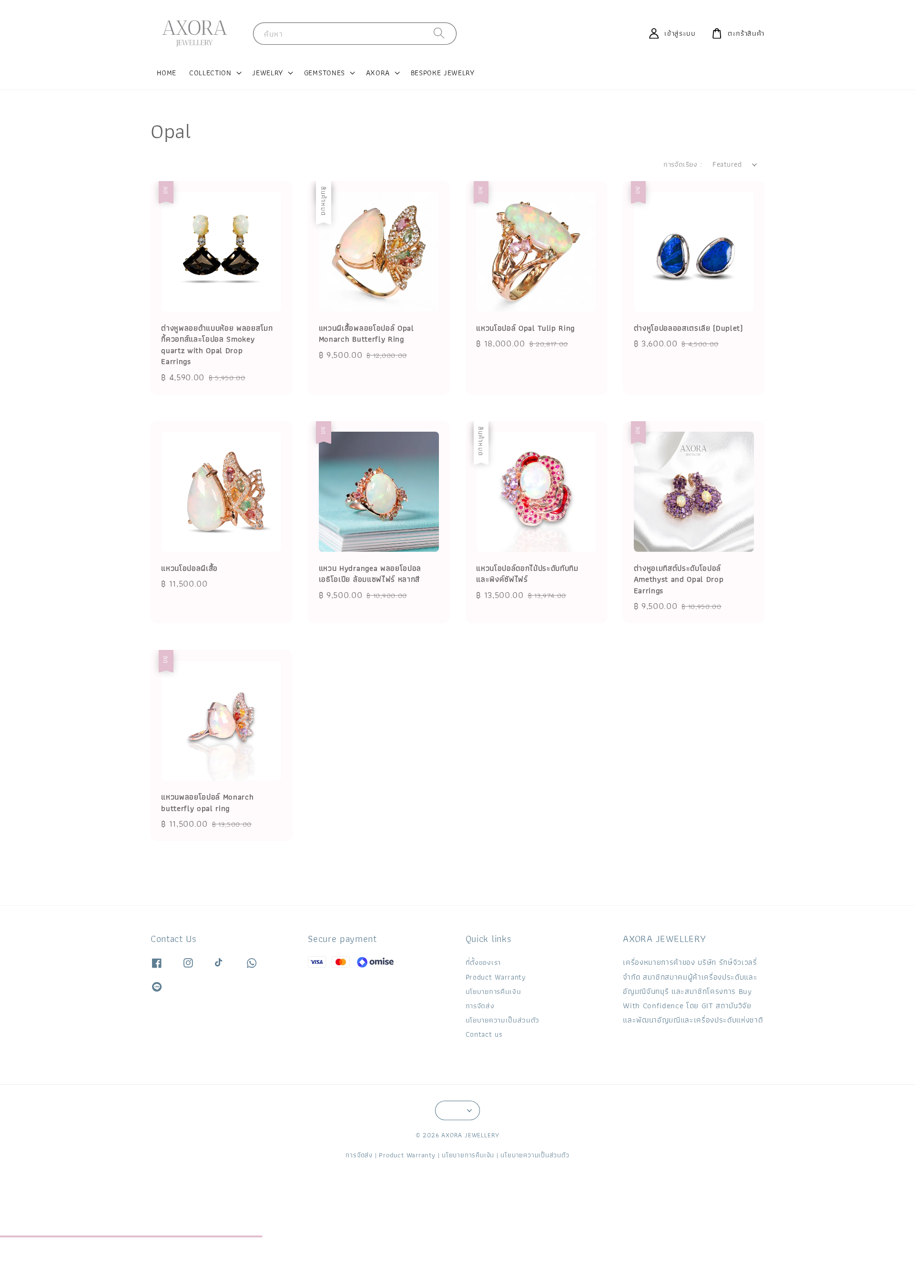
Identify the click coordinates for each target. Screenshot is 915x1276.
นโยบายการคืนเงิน (493, 991)
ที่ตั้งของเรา (483, 963)
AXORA (378, 73)
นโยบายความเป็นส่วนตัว (502, 1020)
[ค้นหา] (439, 33)
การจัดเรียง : (682, 164)
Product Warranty (496, 977)
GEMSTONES (324, 73)
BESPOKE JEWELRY (443, 73)
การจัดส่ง (480, 1006)
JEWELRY (267, 73)
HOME (166, 73)
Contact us (484, 1034)
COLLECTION (210, 73)
